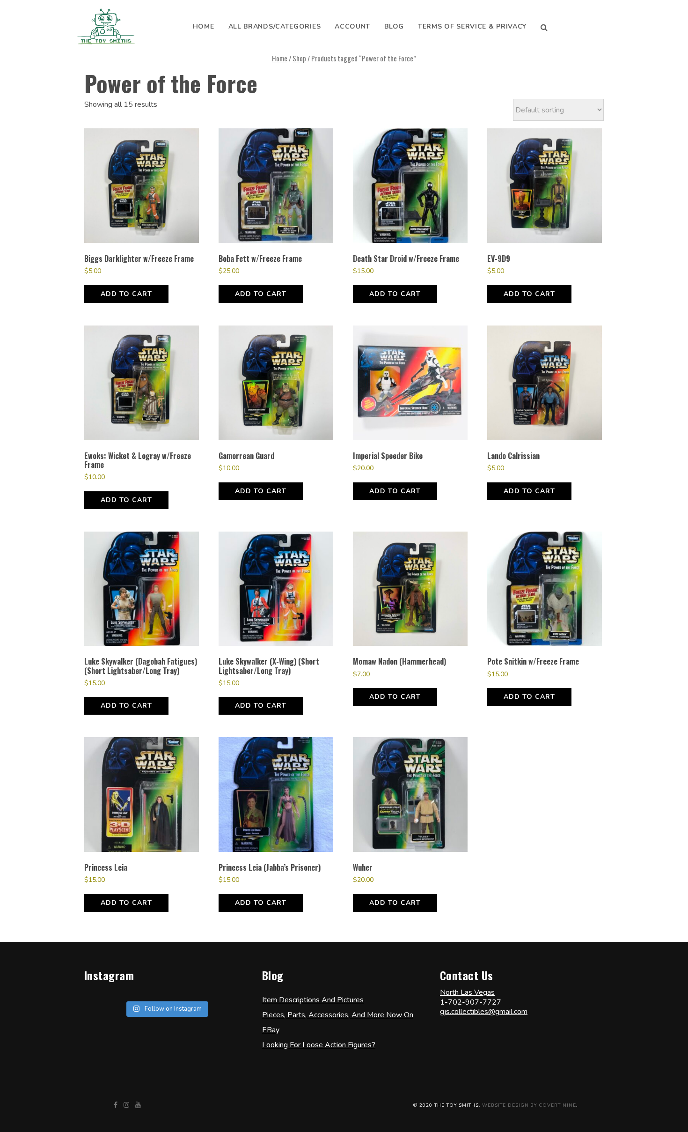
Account (352, 26)
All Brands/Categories (274, 26)
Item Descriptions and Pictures (313, 1000)
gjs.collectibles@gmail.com (483, 1011)
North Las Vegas (467, 992)
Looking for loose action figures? (318, 1045)
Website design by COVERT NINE (529, 1105)
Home (203, 26)
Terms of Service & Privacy (472, 26)
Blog (394, 26)
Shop (299, 58)
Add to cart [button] (126, 293)
